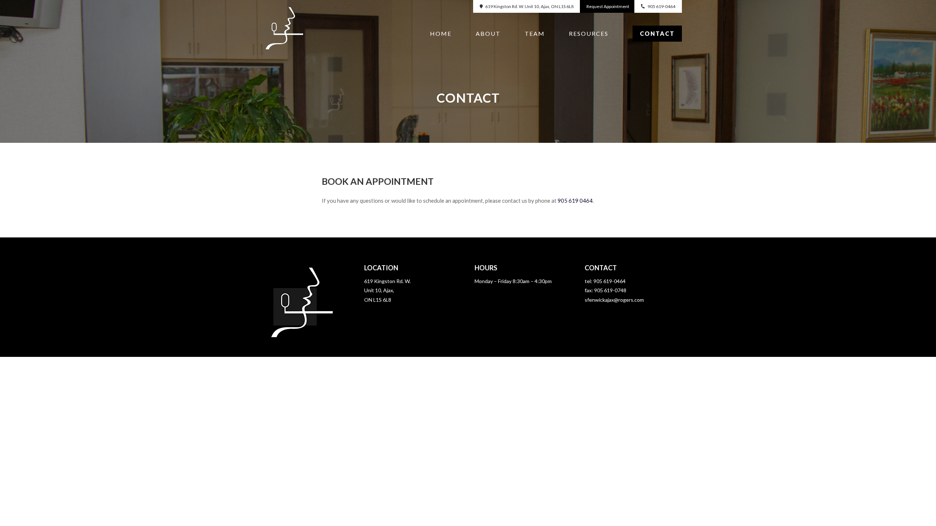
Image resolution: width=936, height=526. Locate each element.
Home (441, 34)
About (488, 34)
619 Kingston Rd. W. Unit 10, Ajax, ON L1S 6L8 (529, 6)
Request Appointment (607, 6)
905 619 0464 (575, 200)
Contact (657, 33)
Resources (588, 34)
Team (535, 34)
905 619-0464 (661, 6)
